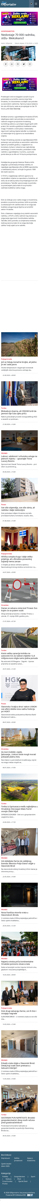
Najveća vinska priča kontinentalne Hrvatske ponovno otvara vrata (17, 962)
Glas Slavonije (15, 109)
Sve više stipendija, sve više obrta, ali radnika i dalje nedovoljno (18, 508)
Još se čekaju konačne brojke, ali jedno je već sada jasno (19, 363)
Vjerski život (23, 1181)
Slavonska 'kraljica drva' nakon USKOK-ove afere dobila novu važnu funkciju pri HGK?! (19, 709)
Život (19, 1179)
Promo (5, 1184)
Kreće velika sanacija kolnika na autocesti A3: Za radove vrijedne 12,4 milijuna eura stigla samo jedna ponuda (19, 655)
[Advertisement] (19, 253)
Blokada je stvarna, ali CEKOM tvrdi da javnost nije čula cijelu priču (18, 412)
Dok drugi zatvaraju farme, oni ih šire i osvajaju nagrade (18, 1012)
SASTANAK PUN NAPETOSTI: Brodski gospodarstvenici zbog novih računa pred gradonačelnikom (18, 1120)
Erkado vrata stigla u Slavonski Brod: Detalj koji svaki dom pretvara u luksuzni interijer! (18, 1065)
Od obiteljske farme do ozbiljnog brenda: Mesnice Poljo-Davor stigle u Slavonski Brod (18, 863)
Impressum (5, 1158)
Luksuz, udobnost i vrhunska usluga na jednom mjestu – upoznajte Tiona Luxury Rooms (19, 458)
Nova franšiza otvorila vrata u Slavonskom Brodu (14, 913)
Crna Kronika (7, 1181)
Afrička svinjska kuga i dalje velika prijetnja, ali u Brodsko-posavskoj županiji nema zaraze (16, 559)
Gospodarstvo (19, 1176)
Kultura (8, 1179)
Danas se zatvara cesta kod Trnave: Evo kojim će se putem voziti (19, 609)
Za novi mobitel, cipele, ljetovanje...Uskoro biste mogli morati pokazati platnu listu (18, 754)
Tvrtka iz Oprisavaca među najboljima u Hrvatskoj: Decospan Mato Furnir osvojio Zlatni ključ (19, 809)
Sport (33, 1176)
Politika (5, 1176)
